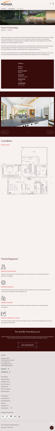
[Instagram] (3, 416)
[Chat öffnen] (52, 428)
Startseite (3, 8)
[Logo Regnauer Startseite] (7, 3)
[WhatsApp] (19, 416)
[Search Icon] (50, 3)
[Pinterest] (11, 416)
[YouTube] (15, 416)
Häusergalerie (11, 8)
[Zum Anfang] (52, 422)
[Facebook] (7, 416)
